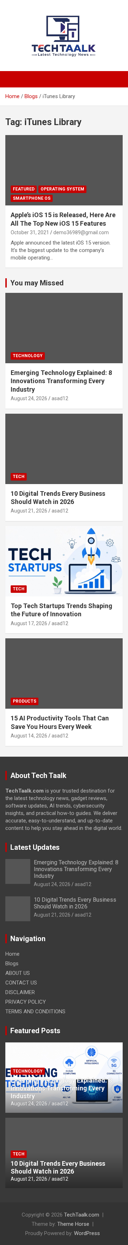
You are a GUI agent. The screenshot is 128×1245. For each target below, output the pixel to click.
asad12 (60, 398)
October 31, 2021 (30, 232)
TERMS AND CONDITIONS (35, 1011)
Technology (28, 355)
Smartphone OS (31, 198)
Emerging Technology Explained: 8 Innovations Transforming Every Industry (61, 381)
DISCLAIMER (20, 992)
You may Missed (37, 283)
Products (24, 701)
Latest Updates (35, 847)
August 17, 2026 (29, 623)
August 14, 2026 (29, 736)
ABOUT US (17, 973)
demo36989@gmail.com (81, 232)
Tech (19, 476)
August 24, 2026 (29, 398)
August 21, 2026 (29, 511)
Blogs (11, 963)
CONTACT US (21, 983)
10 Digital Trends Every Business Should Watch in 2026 (75, 903)
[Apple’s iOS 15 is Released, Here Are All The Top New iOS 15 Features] (64, 170)
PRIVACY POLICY (25, 1002)
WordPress (87, 1233)
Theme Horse (73, 1224)
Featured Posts (35, 1030)
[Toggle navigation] (14, 79)
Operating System (62, 189)
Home (12, 954)
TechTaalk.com (81, 1215)
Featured (23, 189)
